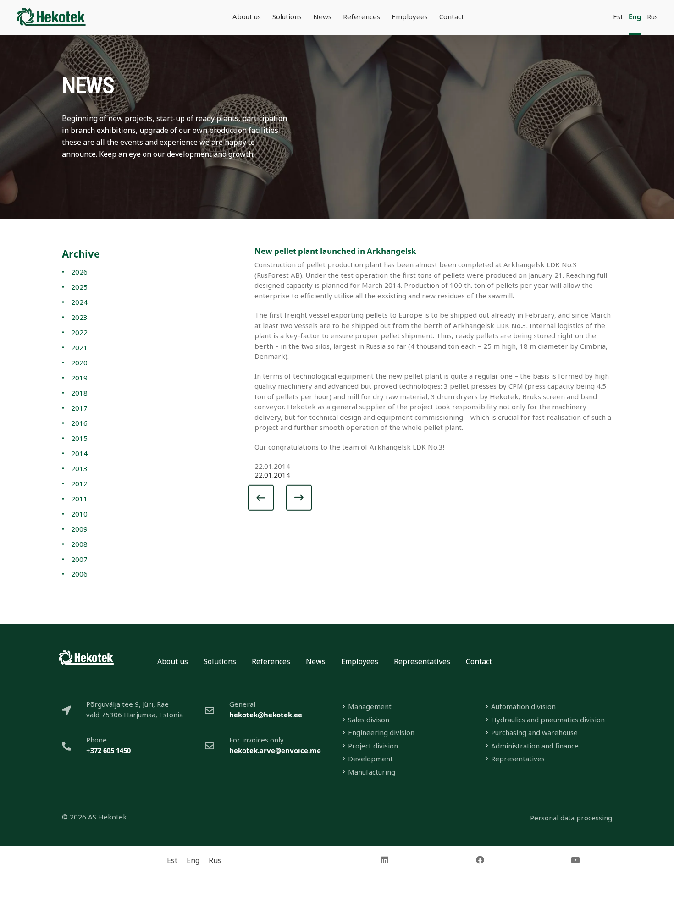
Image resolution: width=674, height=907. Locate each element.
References (271, 661)
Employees (359, 661)
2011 (79, 498)
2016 (79, 423)
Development (370, 758)
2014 (79, 453)
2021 (79, 347)
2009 (79, 528)
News (316, 661)
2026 (79, 271)
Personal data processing (571, 817)
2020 (79, 362)
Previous (270, 500)
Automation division (523, 706)
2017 (79, 407)
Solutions (220, 661)
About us (172, 661)
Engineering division (381, 732)
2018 (79, 392)
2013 (79, 468)
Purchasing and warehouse (534, 732)
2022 (79, 332)
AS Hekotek (107, 816)
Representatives (422, 661)
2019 (79, 377)
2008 (79, 544)
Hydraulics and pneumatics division (548, 719)
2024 (79, 302)
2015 (79, 438)
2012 (79, 483)
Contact (479, 661)
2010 (79, 513)
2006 (79, 573)
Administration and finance (535, 745)
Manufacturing (371, 771)
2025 (79, 286)
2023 (79, 317)
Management (370, 706)
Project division (373, 745)
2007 (79, 559)
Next (296, 500)
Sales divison (368, 719)
